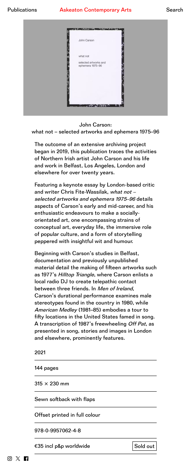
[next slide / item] (132, 66)
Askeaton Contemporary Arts (95, 10)
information (21, 10)
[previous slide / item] (59, 66)
